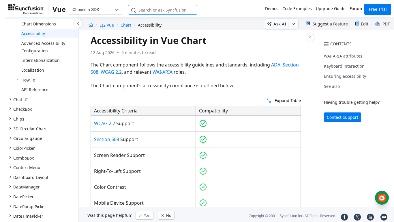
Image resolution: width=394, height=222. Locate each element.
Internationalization (40, 60)
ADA (275, 65)
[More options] (293, 24)
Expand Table (288, 100)
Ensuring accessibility (345, 76)
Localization (32, 70)
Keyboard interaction (344, 66)
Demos (271, 8)
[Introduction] (91, 25)
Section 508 (106, 139)
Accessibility (33, 33)
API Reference (34, 89)
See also (332, 86)
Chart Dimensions (38, 24)
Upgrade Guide (331, 8)
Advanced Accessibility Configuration (43, 46)
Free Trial (378, 9)
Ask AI (279, 24)
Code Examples (297, 8)
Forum (356, 8)
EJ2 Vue (107, 25)
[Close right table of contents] (310, 37)
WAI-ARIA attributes (343, 56)
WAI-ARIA (162, 72)
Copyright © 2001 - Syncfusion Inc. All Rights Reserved (292, 215)
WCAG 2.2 (111, 72)
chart (126, 25)
